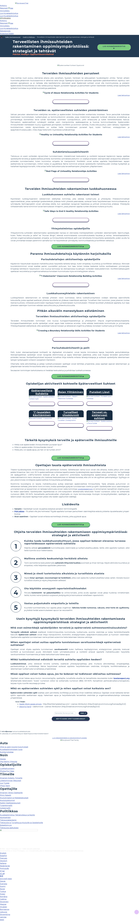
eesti (2, 920)
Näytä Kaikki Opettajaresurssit (70, 719)
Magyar (3, 904)
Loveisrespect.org (85, 489)
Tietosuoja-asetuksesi (9, 828)
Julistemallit (5, 808)
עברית (2, 871)
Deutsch (3, 861)
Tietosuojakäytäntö (8, 820)
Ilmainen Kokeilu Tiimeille (11, 778)
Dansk (2, 881)
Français (3, 858)
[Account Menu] (5, 18)
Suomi (2, 886)
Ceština (3, 899)
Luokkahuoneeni (7, 769)
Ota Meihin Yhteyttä (8, 762)
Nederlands (5, 866)
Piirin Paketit (5, 795)
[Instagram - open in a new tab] (1, 840)
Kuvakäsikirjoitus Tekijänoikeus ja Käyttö (17, 815)
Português (4, 868)
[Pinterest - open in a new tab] (1, 847)
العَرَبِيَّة (2, 874)
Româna (3, 897)
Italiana (3, 863)
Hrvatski (3, 907)
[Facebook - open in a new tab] (1, 837)
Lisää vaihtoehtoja (124, 95)
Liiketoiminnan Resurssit (10, 781)
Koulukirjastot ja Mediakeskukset (14, 798)
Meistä (3, 759)
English (3, 853)
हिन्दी (1, 876)
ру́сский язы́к (6, 879)
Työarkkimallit (6, 805)
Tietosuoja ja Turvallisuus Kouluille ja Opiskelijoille (21, 823)
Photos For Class (7, 771)
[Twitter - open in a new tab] (1, 843)
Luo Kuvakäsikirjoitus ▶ (114, 47)
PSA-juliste (19, 511)
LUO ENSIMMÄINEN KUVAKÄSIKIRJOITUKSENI (69, 738)
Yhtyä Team (5, 786)
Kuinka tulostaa (6, 752)
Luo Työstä (4, 783)
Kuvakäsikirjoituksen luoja (11, 749)
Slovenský (4, 902)
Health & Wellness (29, 37)
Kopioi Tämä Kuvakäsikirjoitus (71, 102)
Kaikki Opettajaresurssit (13, 37)
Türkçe (3, 891)
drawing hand (25, 707)
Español (3, 856)
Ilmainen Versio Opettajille (11, 793)
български (4, 909)
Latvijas (3, 917)
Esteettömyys (6, 825)
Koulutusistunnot (7, 800)
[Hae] (10, 8)
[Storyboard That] (21, 3)
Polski (2, 894)
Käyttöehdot (5, 818)
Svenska (3, 884)
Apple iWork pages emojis (30, 704)
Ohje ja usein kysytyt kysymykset (14, 747)
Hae (82, 713)
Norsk (2, 889)
